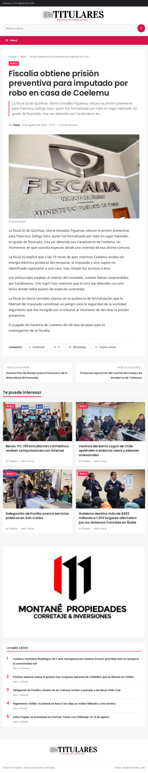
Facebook (38, 348)
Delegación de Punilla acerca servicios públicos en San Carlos (37, 515)
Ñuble (23, 56)
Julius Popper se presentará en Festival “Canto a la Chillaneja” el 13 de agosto (61, 717)
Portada (13, 56)
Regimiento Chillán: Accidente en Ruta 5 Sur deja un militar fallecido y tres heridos (64, 703)
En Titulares (12, 461)
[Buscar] (141, 28)
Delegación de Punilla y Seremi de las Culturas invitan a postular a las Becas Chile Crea (66, 690)
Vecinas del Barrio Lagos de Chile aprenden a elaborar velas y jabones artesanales (109, 450)
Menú (13, 40)
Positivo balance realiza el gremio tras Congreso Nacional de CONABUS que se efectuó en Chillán (73, 677)
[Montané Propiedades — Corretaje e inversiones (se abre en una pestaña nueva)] (74, 592)
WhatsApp (79, 348)
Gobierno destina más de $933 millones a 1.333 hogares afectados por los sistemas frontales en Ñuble (108, 518)
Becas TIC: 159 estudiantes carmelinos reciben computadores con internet (37, 448)
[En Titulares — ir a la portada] (74, 15)
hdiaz (16, 125)
